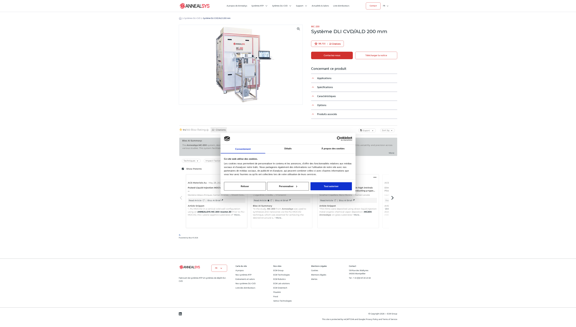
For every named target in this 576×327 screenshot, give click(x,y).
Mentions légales (318, 274)
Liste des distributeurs (245, 287)
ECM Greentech (280, 287)
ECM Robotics (279, 279)
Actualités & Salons (320, 5)
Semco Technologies (282, 300)
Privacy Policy (372, 319)
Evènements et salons (245, 279)
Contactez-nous (332, 55)
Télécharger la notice (376, 55)
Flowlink (277, 292)
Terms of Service (389, 319)
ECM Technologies (281, 274)
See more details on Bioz (387, 237)
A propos (240, 270)
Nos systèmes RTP (244, 274)
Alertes (314, 279)
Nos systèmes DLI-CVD (246, 283)
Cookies (314, 270)
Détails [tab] (288, 148)
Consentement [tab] (243, 149)
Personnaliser (286, 186)
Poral (275, 296)
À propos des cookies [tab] (333, 148)
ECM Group (278, 270)
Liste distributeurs (341, 5)
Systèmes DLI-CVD (192, 18)
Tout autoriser (331, 186)
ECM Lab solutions (281, 283)
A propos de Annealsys (237, 5)
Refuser (245, 186)
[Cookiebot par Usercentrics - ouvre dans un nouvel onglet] (339, 138)
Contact (373, 5)
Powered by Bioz (317, 51)
